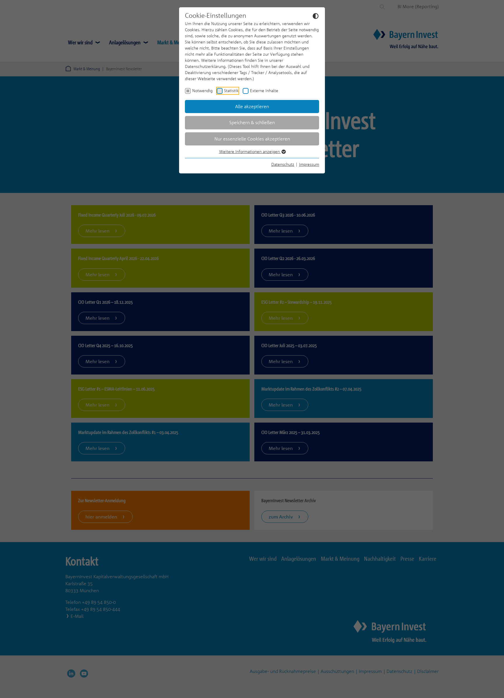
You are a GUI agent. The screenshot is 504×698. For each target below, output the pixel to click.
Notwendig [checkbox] (202, 90)
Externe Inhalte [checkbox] (264, 90)
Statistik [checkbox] (231, 90)
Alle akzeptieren (252, 106)
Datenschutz (282, 164)
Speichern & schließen (252, 122)
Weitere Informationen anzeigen (250, 151)
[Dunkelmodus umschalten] (315, 15)
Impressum (309, 164)
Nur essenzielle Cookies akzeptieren (252, 139)
